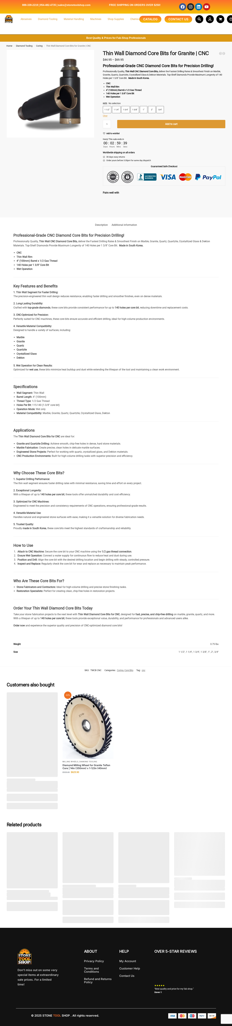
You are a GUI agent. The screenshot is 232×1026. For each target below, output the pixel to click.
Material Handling (74, 19)
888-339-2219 (30, 5)
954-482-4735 (48, 5)
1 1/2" (107, 109)
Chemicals (136, 19)
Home (9, 46)
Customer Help (129, 968)
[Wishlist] (53, 697)
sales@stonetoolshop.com (74, 5)
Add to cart (171, 123)
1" (143, 109)
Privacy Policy (94, 961)
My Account (127, 961)
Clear (105, 115)
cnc (143, 670)
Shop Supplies (116, 19)
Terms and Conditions (91, 970)
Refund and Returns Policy (98, 980)
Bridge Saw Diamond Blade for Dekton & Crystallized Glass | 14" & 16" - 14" (157, 200)
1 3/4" (125, 109)
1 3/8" (134, 109)
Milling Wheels (70, 762)
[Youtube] (206, 6)
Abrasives (26, 19)
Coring (39, 46)
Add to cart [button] (87, 779)
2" (152, 109)
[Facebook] (182, 6)
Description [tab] (101, 224)
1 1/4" (116, 109)
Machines (95, 19)
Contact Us (126, 975)
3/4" (160, 109)
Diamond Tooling (47, 19)
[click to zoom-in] (50, 94)
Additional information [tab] (124, 224)
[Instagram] (190, 6)
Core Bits (128, 670)
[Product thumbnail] (112, 204)
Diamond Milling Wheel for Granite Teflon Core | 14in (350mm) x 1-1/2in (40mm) (86, 767)
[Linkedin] (198, 6)
